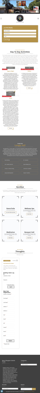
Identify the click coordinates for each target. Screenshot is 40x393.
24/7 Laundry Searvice (9, 164)
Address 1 (5, 306)
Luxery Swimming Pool (9, 172)
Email (4, 335)
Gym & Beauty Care (27, 164)
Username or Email (6, 275)
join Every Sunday (11, 91)
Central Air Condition (27, 168)
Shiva (10, 98)
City (4, 314)
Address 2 (5, 310)
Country (5, 327)
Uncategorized (7, 260)
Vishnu (29, 71)
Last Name (5, 302)
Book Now (7, 39)
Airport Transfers (26, 172)
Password (5, 279)
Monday (10, 128)
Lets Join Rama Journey (10, 212)
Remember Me (10, 284)
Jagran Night (10, 71)
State (4, 319)
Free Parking (7, 160)
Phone (4, 331)
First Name (5, 298)
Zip (4, 323)
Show (2, 391)
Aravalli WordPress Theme (29, 391)
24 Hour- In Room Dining (9, 168)
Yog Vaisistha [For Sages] (8, 263)
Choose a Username (7, 294)
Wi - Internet (25, 160)
